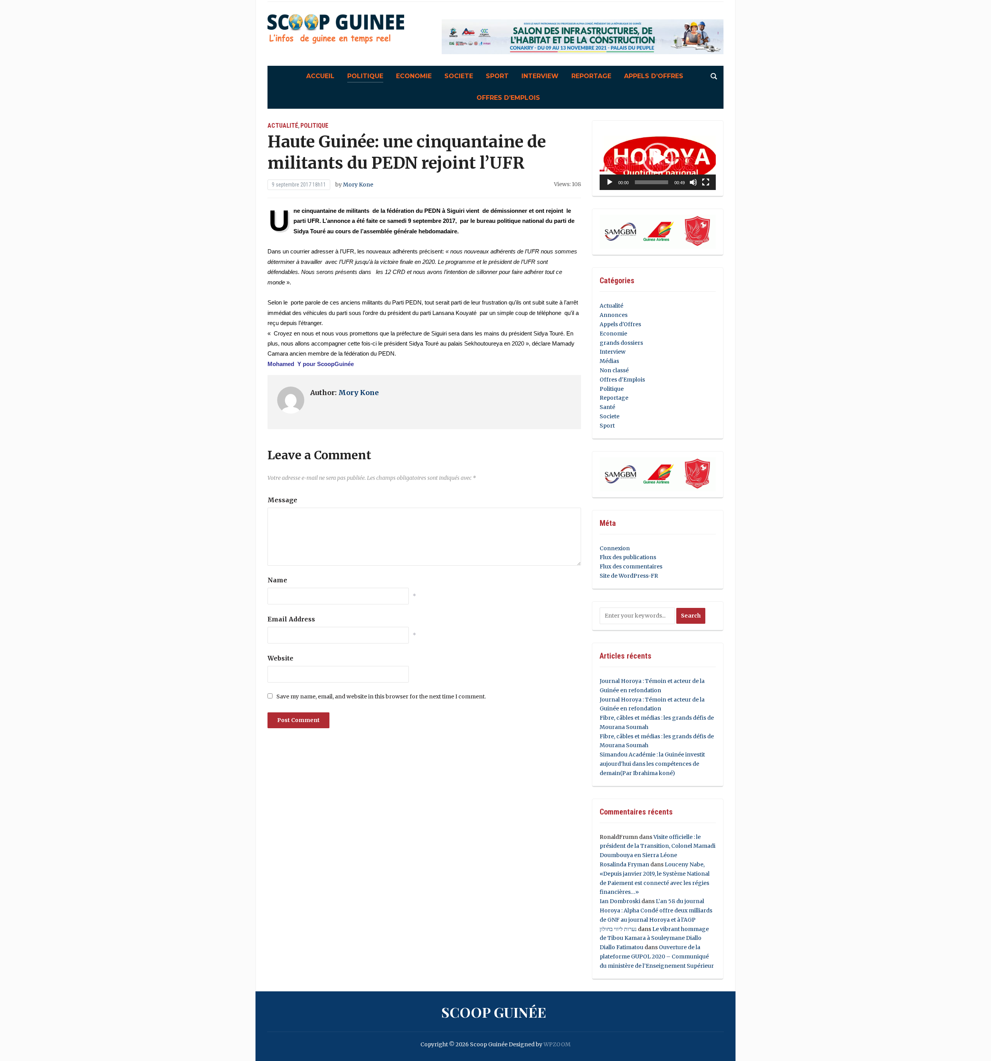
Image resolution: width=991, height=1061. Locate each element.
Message (282, 500)
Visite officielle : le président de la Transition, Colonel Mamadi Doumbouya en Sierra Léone (657, 846)
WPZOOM (557, 1044)
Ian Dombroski (620, 901)
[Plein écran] (706, 182)
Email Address (291, 619)
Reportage (591, 76)
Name (277, 580)
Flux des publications (628, 557)
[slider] (651, 182)
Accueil (320, 76)
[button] (657, 158)
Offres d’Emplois (508, 97)
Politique (365, 76)
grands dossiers (621, 342)
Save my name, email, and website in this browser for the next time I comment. (381, 696)
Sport (497, 76)
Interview (540, 76)
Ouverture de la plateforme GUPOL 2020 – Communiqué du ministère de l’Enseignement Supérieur (657, 956)
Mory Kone (358, 184)
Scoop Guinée (493, 1012)
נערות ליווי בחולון (618, 929)
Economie (414, 76)
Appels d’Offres (653, 76)
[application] (658, 158)
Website (280, 658)
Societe (458, 76)
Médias (609, 361)
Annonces (614, 314)
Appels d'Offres (620, 324)
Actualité (282, 125)
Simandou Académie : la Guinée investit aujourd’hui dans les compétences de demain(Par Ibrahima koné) (652, 764)
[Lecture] (610, 182)
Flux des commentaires (631, 566)
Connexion (615, 548)
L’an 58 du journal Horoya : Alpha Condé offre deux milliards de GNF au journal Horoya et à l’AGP (656, 910)
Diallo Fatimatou (621, 947)
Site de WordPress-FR (629, 575)
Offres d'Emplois (622, 379)
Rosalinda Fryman (624, 864)
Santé (607, 407)
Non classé (614, 370)
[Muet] (693, 182)
